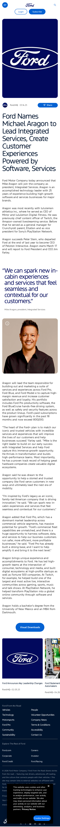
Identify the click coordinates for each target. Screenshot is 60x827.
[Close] (48, 788)
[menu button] (5, 5)
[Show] (7, 323)
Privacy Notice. (29, 809)
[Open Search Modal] (55, 5)
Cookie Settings (42, 818)
